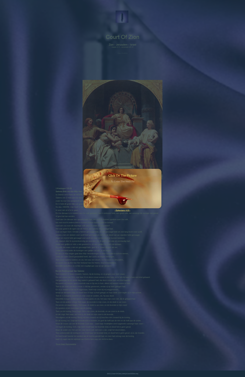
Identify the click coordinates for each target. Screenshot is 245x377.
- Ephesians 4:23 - (122, 210)
